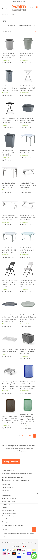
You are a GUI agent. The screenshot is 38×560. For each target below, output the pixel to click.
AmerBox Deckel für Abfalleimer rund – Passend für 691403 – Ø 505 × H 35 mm (28, 318)
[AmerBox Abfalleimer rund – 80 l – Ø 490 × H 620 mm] (28, 42)
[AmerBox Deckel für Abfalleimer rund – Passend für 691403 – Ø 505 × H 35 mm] (28, 304)
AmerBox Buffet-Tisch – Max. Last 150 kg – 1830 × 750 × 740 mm (28, 218)
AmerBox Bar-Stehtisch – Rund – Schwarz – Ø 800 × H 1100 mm (10, 120)
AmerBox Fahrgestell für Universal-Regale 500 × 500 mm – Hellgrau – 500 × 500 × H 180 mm (10, 385)
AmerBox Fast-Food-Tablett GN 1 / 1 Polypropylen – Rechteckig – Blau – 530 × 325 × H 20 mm (28, 385)
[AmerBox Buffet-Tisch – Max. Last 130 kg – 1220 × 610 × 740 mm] (10, 172)
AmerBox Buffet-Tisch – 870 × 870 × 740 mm (27, 152)
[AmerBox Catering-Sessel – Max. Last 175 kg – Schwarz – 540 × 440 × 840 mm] (10, 269)
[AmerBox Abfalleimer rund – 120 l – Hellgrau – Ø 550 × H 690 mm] (10, 42)
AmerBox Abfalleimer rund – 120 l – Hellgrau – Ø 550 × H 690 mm (10, 56)
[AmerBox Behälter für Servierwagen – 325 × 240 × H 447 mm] (10, 140)
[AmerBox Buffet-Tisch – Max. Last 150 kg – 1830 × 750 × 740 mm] (28, 204)
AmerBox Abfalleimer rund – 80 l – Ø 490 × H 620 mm (27, 56)
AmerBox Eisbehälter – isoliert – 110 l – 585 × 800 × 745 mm (27, 351)
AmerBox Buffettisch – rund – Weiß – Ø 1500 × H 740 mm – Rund (9, 250)
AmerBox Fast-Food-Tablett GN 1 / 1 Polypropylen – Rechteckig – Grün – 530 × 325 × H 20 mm (27, 419)
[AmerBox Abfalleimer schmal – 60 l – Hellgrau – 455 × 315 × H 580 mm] (10, 75)
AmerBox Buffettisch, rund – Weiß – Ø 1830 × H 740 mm (27, 250)
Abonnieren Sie (34, 529)
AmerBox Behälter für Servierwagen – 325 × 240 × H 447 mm (9, 153)
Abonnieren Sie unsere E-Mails (12, 525)
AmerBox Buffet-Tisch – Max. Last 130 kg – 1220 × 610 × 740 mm (10, 185)
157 (29, 436)
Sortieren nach (11, 25)
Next (34, 436)
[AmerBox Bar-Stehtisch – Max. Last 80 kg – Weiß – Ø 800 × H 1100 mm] (28, 75)
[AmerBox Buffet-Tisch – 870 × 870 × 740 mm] (28, 140)
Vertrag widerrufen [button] (11, 462)
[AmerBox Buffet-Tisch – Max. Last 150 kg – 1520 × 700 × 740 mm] (28, 172)
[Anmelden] (31, 7)
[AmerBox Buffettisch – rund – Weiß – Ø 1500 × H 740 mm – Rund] (10, 237)
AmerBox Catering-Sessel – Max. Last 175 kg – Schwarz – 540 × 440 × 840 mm (10, 283)
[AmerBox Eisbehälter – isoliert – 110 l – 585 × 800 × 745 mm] (28, 338)
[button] (2, 1)
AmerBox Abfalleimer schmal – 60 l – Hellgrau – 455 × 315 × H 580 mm (10, 88)
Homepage (5, 15)
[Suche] (6, 8)
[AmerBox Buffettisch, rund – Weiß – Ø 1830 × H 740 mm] (28, 237)
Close (19, 493)
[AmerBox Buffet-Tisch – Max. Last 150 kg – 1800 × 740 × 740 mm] (10, 204)
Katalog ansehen (3, 8)
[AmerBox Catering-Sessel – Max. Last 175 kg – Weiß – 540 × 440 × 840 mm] (28, 269)
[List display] (35, 31)
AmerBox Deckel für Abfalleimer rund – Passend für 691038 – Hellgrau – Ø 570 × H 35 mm (10, 318)
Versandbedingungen (19, 451)
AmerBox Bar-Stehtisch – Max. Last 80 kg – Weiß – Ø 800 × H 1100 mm (28, 88)
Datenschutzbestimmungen (19, 533)
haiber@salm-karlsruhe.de (13, 477)
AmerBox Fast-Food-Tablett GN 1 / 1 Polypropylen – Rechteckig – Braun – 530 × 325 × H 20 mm (10, 419)
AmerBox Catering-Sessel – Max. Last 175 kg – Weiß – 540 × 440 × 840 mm (28, 283)
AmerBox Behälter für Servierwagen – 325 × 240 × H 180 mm (27, 120)
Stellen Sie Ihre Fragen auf (16, 480)
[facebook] (6, 522)
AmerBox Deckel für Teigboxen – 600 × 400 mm (10, 350)
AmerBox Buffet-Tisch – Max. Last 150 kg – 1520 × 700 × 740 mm (28, 185)
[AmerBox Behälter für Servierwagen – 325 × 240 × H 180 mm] (28, 107)
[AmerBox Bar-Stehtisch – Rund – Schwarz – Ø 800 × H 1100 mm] (10, 107)
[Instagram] (2, 522)
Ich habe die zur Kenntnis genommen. (19, 535)
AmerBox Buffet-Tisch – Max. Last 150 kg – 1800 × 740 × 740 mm (10, 218)
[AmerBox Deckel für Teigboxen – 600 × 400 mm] (10, 338)
